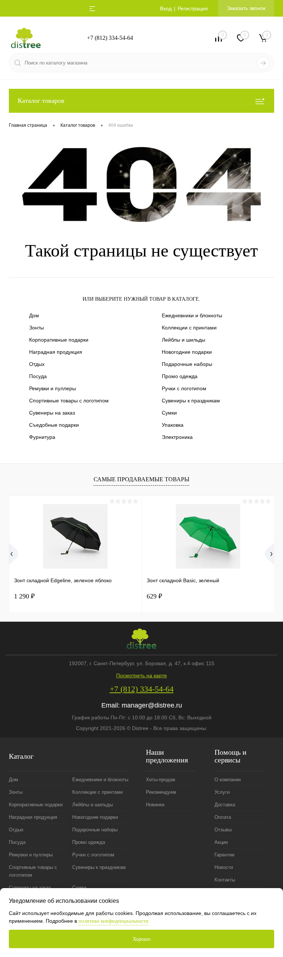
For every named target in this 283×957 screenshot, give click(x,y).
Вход (166, 8)
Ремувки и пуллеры (52, 388)
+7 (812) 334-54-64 (110, 38)
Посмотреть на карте (141, 675)
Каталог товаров (41, 100)
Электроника (177, 437)
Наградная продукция (55, 352)
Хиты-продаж (160, 779)
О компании (227, 779)
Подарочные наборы (187, 364)
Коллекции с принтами (189, 328)
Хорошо (141, 939)
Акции (221, 842)
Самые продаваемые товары (141, 479)
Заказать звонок (246, 8)
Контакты (224, 880)
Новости (223, 867)
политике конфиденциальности (113, 921)
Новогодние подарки (187, 352)
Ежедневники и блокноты (192, 315)
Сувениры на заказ (52, 413)
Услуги (222, 792)
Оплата (222, 817)
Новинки (155, 804)
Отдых (37, 364)
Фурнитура (42, 437)
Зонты (36, 328)
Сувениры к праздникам (191, 401)
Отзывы (223, 829)
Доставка (224, 804)
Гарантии (224, 855)
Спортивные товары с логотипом (69, 401)
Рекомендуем (161, 792)
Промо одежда (180, 376)
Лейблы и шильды (183, 340)
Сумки (169, 413)
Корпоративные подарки (58, 340)
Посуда (38, 376)
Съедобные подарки (54, 425)
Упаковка (173, 425)
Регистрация (193, 8)
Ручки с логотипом (184, 388)
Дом (34, 315)
